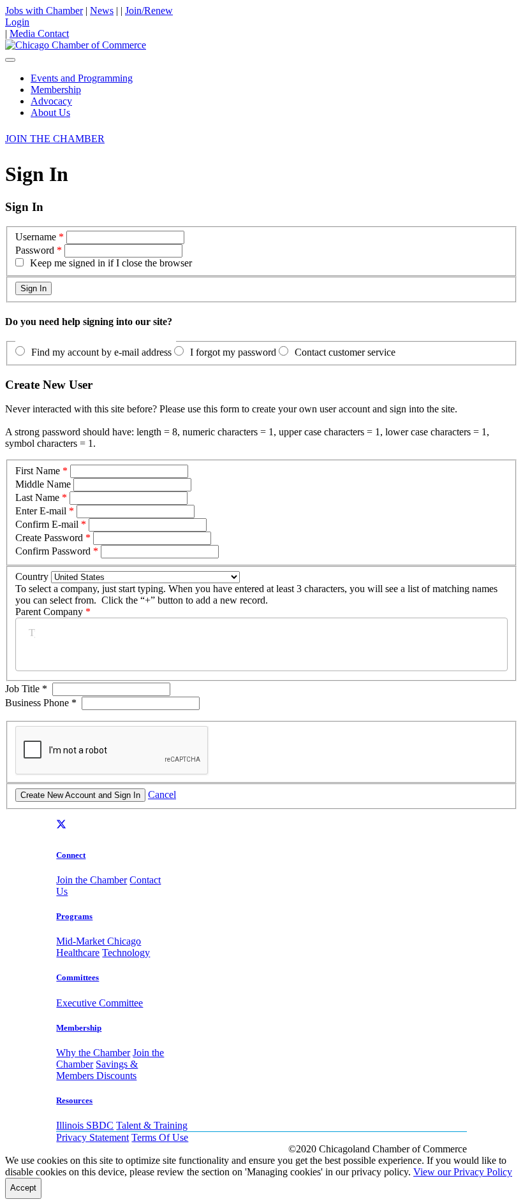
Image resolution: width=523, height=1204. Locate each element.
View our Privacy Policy (462, 1171)
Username (35, 236)
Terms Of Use (159, 1137)
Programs (74, 916)
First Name (37, 470)
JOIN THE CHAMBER (55, 138)
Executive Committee (99, 1002)
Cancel (162, 794)
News (102, 10)
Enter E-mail (40, 510)
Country (31, 576)
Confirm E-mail (46, 524)
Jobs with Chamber (44, 10)
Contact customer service (345, 352)
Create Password (49, 537)
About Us (50, 112)
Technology (126, 952)
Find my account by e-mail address (101, 352)
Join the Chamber (91, 879)
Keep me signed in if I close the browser (111, 262)
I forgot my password (233, 352)
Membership (56, 89)
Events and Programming (82, 78)
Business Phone (41, 702)
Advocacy (51, 101)
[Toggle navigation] (10, 60)
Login (17, 22)
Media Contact (39, 33)
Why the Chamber (93, 1052)
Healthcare (77, 952)
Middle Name (43, 484)
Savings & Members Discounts (97, 1070)
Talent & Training (152, 1125)
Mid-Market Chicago (98, 941)
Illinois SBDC (85, 1125)
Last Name (37, 497)
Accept (23, 1188)
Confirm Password (53, 551)
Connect (70, 855)
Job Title (26, 688)
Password (34, 250)
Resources (74, 1100)
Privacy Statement (92, 1137)
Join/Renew (149, 10)
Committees (77, 977)
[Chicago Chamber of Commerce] (75, 45)
